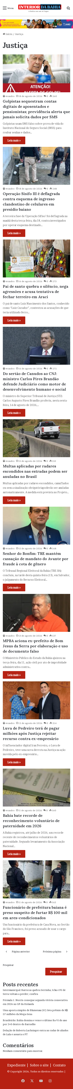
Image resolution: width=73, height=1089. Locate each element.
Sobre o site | (41, 1065)
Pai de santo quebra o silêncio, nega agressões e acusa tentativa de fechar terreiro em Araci (35, 291)
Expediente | (18, 1065)
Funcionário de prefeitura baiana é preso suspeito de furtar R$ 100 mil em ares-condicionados (35, 912)
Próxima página (52, 951)
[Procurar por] (68, 9)
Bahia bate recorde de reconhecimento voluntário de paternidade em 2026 (31, 820)
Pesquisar (8, 964)
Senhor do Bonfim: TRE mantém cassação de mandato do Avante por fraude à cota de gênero (35, 558)
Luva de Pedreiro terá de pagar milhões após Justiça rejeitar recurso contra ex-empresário (31, 733)
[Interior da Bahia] (40, 8)
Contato (59, 1065)
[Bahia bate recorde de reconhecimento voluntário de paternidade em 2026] (36, 788)
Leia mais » (14, 140)
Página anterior (21, 951)
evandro (10, 96)
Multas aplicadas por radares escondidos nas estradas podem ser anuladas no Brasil (35, 471)
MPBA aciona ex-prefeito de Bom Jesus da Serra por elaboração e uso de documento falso (35, 646)
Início (8, 34)
